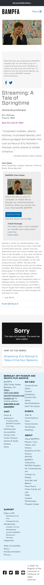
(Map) (6, 390)
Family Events (31, 424)
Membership (9, 524)
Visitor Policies (10, 438)
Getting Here (10, 429)
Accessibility (10, 432)
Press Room (30, 486)
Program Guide (32, 504)
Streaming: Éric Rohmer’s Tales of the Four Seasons (21, 358)
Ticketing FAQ (12, 421)
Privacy (7, 555)
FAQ (29, 219)
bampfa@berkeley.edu (14, 395)
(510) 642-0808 (11, 393)
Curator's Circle (12, 527)
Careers (28, 498)
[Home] (13, 11)
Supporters (9, 540)
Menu (35, 11)
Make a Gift (9, 513)
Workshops (30, 427)
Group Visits (9, 435)
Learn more (13, 235)
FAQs (27, 495)
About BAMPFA (32, 439)
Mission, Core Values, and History (31, 445)
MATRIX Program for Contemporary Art (33, 468)
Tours (27, 421)
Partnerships (30, 501)
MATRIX (28, 457)
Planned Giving (12, 521)
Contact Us (9, 398)
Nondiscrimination (12, 552)
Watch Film (13, 214)
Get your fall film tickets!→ (22, 3)
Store (6, 447)
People (28, 477)
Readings (29, 430)
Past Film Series (32, 406)
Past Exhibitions (32, 403)
